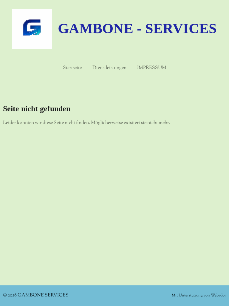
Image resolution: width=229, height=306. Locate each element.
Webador (218, 295)
